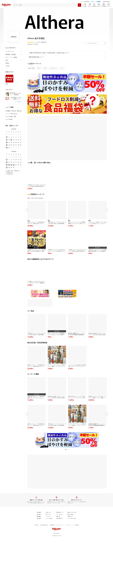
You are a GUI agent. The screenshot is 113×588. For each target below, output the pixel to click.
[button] (107, 2)
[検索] (79, 5)
